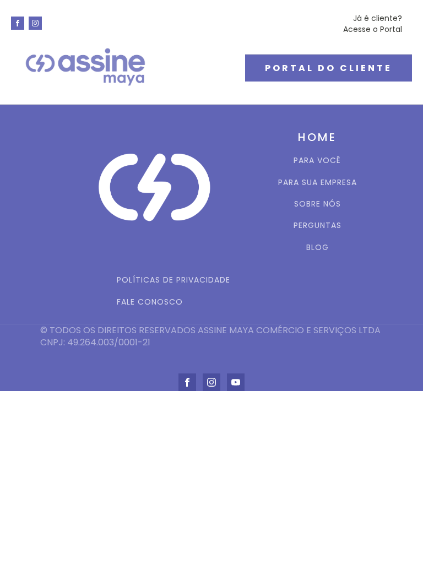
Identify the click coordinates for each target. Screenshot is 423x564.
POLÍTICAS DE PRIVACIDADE (173, 280)
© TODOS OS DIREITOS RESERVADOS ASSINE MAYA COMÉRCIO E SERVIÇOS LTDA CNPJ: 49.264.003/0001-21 (211, 336)
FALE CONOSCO (150, 302)
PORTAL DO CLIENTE (328, 68)
